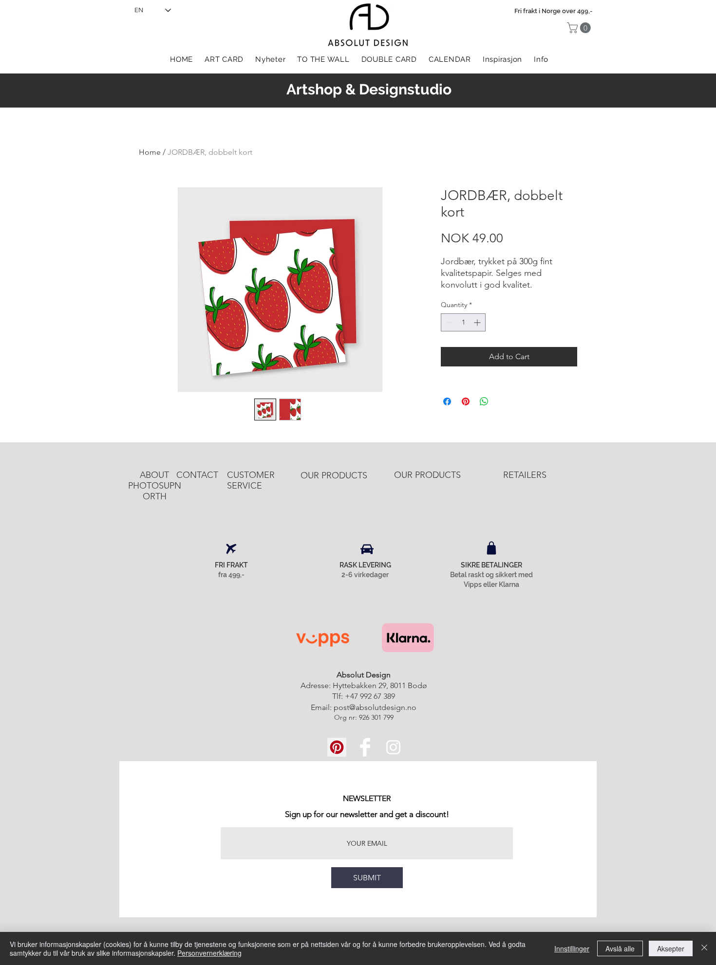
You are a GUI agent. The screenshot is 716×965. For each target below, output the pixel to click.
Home (150, 152)
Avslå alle (620, 948)
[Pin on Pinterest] (465, 401)
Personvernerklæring (209, 953)
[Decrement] (448, 322)
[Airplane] (231, 549)
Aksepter (670, 948)
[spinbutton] (463, 322)
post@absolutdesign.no (375, 707)
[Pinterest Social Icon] (336, 747)
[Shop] (491, 548)
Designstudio (405, 89)
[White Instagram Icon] (393, 747)
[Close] (704, 948)
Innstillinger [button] (571, 948)
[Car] (367, 549)
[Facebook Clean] (365, 747)
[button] (580, 27)
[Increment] (478, 322)
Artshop (314, 89)
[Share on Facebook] (447, 401)
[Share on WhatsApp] (484, 401)
